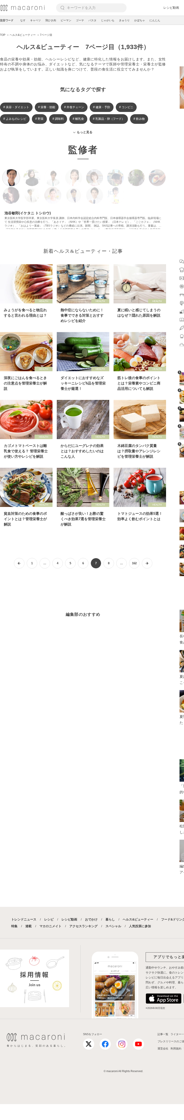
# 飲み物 (139, 118)
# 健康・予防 (101, 107)
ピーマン (66, 20)
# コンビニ (126, 107)
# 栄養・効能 (46, 107)
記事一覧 (163, 1034)
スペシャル (113, 926)
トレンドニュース (23, 919)
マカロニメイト (50, 926)
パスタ (92, 20)
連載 (28, 926)
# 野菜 (39, 118)
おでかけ (91, 919)
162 (134, 563)
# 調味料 (58, 118)
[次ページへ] (147, 563)
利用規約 (176, 1048)
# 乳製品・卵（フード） (109, 118)
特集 (14, 926)
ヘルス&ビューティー (138, 919)
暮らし (110, 919)
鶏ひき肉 (50, 20)
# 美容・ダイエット (16, 107)
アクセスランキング (83, 926)
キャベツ (35, 20)
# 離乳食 (78, 118)
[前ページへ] (19, 563)
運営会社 (163, 1048)
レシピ (49, 919)
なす (23, 20)
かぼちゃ (139, 20)
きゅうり (124, 20)
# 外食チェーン (74, 107)
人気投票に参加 (140, 926)
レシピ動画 (171, 7)
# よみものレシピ (14, 118)
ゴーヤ (80, 20)
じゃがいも (107, 20)
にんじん (154, 20)
